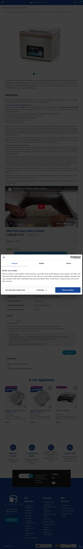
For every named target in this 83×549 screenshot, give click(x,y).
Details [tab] (41, 263)
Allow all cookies (68, 290)
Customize (40, 290)
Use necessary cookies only (15, 290)
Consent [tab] (14, 263)
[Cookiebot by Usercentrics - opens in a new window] (72, 257)
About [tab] (68, 263)
